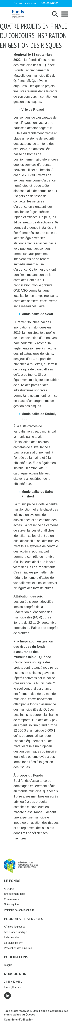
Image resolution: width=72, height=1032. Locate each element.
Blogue (8, 964)
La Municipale (13, 942)
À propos (9, 888)
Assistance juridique (15, 932)
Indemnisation (12, 937)
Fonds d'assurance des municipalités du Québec (18, 14)
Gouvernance (11, 899)
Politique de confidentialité (19, 909)
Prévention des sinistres (18, 948)
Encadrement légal (15, 893)
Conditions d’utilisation (18, 1019)
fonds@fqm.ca (12, 987)
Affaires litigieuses (14, 926)
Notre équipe (11, 904)
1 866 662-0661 (48, 3)
